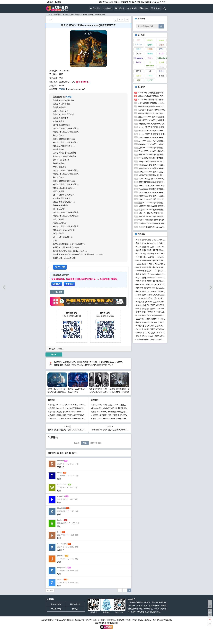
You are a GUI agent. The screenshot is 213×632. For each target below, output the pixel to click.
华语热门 (57, 14)
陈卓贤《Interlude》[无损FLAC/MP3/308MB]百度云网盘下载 (56, 392)
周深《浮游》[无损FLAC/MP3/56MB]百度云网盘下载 (112, 419)
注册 (51, 2)
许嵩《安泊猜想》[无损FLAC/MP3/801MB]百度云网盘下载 (158, 305)
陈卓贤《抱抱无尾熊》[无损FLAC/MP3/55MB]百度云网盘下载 (159, 260)
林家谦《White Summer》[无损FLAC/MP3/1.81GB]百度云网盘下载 (162, 291)
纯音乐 (150, 58)
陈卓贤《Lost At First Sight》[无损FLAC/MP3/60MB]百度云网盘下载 (76, 408)
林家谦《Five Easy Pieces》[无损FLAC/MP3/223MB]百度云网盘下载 (162, 322)
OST (164, 2)
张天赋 (161, 62)
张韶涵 (150, 54)
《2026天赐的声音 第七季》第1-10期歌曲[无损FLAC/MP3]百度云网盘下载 (164, 298)
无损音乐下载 (56, 609)
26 (122, 20)
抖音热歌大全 (75, 604)
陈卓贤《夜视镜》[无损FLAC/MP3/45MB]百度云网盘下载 (98, 392)
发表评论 (69, 284)
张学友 (161, 67)
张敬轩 (138, 49)
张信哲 (138, 54)
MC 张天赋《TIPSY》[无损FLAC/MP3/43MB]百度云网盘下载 (159, 302)
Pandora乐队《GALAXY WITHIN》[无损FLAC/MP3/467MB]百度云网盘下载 (120, 408)
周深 (138, 80)
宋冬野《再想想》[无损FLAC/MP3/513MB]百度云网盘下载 (158, 309)
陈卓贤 (69, 97)
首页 (50, 14)
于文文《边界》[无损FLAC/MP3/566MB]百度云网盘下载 (157, 295)
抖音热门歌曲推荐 (121, 2)
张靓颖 (161, 45)
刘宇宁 (138, 76)
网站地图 (114, 623)
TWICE (150, 76)
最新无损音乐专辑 (106, 2)
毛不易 (161, 76)
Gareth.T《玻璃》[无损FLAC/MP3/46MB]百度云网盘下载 (158, 329)
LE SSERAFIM (150, 64)
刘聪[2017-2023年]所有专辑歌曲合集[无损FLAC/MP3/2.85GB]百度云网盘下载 (122, 412)
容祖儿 (161, 71)
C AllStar (138, 45)
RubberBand (162, 58)
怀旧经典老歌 (134, 2)
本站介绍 (98, 623)
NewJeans (138, 58)
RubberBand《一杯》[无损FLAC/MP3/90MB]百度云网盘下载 (159, 264)
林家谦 (138, 62)
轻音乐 (138, 71)
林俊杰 (150, 40)
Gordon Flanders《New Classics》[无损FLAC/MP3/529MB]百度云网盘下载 (165, 340)
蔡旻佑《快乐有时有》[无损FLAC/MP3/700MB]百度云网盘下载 (160, 267)
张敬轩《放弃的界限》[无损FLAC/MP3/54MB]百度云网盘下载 (159, 281)
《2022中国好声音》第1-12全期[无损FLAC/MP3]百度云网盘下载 (117, 415)
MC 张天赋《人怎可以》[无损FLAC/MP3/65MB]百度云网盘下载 (160, 326)
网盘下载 (58, 292)
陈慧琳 (150, 45)
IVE (150, 71)
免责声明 (106, 623)
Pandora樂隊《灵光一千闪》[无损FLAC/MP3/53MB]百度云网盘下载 (162, 271)
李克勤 (161, 54)
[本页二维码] (210, 624)
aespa (161, 40)
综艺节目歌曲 (146, 2)
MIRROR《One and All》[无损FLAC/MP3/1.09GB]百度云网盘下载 (161, 257)
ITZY (161, 49)
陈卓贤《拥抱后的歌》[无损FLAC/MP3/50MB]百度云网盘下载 (119, 392)
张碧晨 (150, 49)
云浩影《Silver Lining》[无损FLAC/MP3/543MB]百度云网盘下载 (160, 336)
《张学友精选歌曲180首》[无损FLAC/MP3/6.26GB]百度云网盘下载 (163, 103)
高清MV (75, 609)
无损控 (62, 89)
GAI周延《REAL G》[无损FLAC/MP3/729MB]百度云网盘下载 (159, 333)
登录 (59, 2)
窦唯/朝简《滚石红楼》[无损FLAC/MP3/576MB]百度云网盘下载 (160, 285)
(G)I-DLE (150, 80)
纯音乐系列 (156, 2)
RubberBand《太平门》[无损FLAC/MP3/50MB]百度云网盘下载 (160, 315)
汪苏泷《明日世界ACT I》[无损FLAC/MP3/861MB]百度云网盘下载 (161, 312)
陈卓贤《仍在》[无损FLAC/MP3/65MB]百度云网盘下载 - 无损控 (89, 365)
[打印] (116, 19)
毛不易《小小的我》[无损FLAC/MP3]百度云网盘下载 (112, 405)
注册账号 (57, 284)
